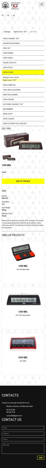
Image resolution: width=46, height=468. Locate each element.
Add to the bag (23, 181)
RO (8, 15)
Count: (4, 172)
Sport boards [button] (8, 53)
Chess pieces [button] (8, 67)
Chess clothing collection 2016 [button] (15, 123)
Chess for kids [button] (8, 99)
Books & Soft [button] (8, 114)
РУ (3, 15)
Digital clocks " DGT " (20, 32)
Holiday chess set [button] (10, 63)
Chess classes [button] (8, 119)
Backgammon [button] (8, 109)
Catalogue (7, 32)
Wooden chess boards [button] (11, 43)
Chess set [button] (6, 48)
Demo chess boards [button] (10, 95)
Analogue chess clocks (11, 77)
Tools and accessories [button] (12, 90)
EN (14, 15)
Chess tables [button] (8, 58)
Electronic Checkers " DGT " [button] (13, 104)
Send (41, 458)
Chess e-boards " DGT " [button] (11, 39)
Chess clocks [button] (8, 72)
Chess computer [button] (9, 85)
